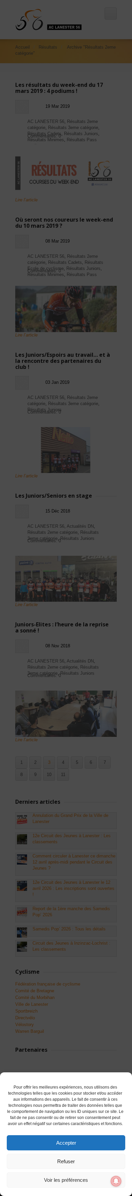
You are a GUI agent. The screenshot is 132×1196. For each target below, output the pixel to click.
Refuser (66, 1161)
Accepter (66, 1143)
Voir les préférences (66, 1180)
